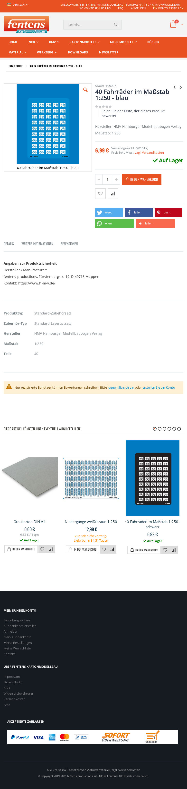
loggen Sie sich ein (121, 387)
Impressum (12, 676)
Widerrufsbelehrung (18, 693)
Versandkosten (14, 699)
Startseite (16, 66)
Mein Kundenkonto (17, 637)
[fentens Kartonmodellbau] (26, 24)
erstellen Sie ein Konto (158, 387)
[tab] (12, 244)
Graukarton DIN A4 (29, 521)
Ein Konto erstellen (168, 8)
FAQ (121, 8)
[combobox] (92, 25)
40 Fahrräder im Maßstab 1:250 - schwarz (152, 524)
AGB (7, 688)
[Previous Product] (174, 86)
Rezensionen (69, 243)
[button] (85, 93)
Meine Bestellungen (18, 642)
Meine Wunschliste (17, 648)
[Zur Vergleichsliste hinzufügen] (51, 549)
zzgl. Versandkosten (149, 152)
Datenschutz (13, 682)
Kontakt (9, 654)
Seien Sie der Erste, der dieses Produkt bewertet (133, 113)
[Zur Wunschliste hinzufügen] (42, 549)
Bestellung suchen (17, 620)
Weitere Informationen (37, 243)
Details (9, 243)
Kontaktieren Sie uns (95, 8)
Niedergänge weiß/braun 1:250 (91, 521)
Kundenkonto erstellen (20, 626)
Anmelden (138, 8)
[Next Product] (180, 86)
